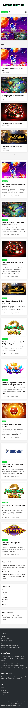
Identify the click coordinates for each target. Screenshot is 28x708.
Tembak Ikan (5, 219)
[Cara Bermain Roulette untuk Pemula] (14, 112)
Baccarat (4, 298)
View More (14, 155)
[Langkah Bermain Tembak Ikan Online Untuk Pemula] (20, 36)
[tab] (2, 44)
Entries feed (4, 690)
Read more (21, 192)
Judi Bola (4, 461)
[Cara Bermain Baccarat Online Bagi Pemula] (14, 137)
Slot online (5, 339)
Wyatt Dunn (6, 196)
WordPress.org (4, 695)
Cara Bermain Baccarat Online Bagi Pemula (13, 574)
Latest (2, 44)
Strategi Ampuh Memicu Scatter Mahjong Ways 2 (14, 668)
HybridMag (18, 705)
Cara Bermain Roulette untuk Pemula (12, 123)
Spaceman (5, 181)
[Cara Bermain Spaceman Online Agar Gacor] (14, 25)
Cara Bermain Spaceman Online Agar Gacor (13, 565)
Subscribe (4, 12)
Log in (2, 687)
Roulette (4, 259)
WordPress (10, 705)
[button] (3, 24)
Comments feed (5, 692)
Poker (4, 421)
